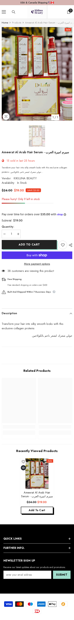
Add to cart (29, 244)
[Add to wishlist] (63, 245)
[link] (19, 427)
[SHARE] (69, 245)
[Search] (14, 12)
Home (5, 22)
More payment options (37, 264)
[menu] (4, 12)
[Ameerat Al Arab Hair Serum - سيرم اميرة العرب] (37, 473)
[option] (37, 74)
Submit (61, 575)
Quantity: (8, 227)
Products (16, 22)
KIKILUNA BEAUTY (25, 178)
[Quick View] (23, 467)
